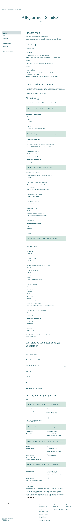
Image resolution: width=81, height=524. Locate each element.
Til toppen (5, 35)
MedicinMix (41, 509)
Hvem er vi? (55, 506)
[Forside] (6, 504)
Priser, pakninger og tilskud (8, 51)
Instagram (68, 506)
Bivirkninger (5, 46)
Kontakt (54, 504)
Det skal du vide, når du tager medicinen (10, 48)
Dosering (5, 41)
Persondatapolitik (57, 508)
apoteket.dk (4, 9)
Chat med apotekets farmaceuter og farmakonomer (43, 516)
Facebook (68, 504)
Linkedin (68, 508)
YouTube (68, 509)
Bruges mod (5, 38)
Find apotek (41, 504)
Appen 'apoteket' (42, 508)
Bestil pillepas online (43, 511)
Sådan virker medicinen (7, 43)
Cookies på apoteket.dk (58, 509)
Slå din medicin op (11, 9)
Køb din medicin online (44, 513)
